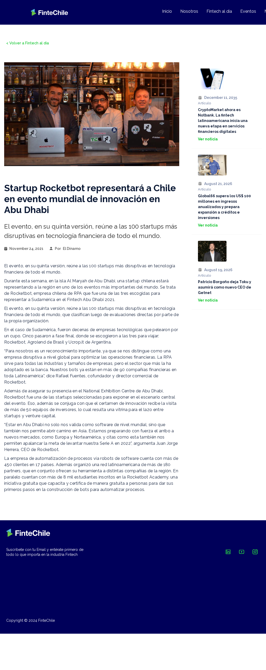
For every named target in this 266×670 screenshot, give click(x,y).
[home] (49, 12)
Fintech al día (219, 11)
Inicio (167, 11)
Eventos (248, 11)
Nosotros (189, 11)
